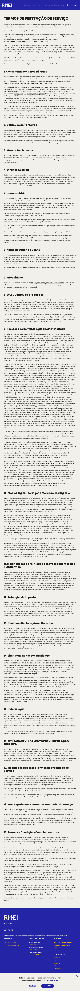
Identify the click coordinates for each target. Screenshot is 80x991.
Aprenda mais (51, 980)
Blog (62, 5)
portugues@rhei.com (35, 944)
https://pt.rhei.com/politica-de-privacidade (35, 83)
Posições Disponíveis (10, 942)
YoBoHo (56, 966)
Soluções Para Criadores (32, 5)
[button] (72, 5)
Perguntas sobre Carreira (11, 945)
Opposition (57, 958)
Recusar (32, 986)
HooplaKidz (57, 963)
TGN (55, 960)
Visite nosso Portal (34, 954)
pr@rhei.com (64, 935)
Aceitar (47, 986)
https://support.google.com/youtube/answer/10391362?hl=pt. (26, 41)
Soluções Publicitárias (51, 5)
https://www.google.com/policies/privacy (29, 94)
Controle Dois (57, 969)
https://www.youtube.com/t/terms (19, 92)
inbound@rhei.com (34, 949)
